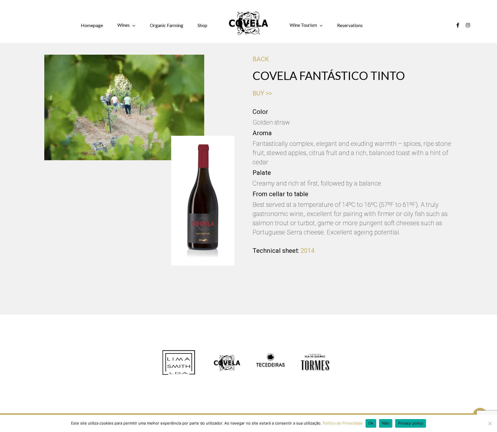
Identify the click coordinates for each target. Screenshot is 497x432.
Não (385, 423)
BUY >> (262, 93)
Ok (371, 423)
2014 (307, 250)
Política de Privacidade (343, 423)
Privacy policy (410, 423)
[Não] (490, 423)
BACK (261, 59)
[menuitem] (376, 25)
